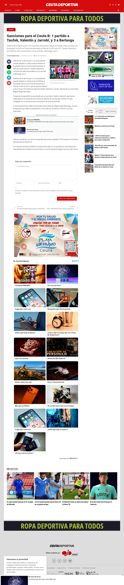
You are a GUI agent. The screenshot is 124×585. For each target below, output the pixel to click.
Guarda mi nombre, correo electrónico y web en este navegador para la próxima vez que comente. (44, 192)
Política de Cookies (74, 568)
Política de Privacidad (88, 568)
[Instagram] (115, 4)
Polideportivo (78, 10)
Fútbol (17, 10)
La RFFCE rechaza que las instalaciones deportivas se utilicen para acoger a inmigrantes (105, 138)
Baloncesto (41, 10)
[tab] (90, 111)
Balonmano (53, 10)
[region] (25, 568)
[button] (6, 5)
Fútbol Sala (28, 10)
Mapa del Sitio (61, 568)
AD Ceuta (8, 10)
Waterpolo (65, 10)
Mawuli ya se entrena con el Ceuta (105, 126)
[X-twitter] (112, 4)
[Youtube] (118, 4)
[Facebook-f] (109, 4)
